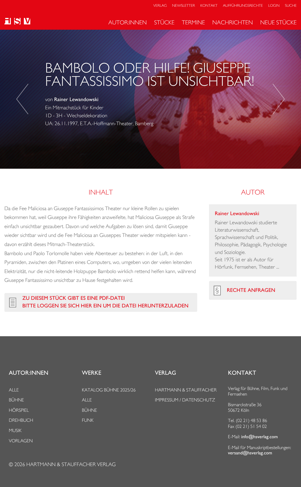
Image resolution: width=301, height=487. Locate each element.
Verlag (160, 6)
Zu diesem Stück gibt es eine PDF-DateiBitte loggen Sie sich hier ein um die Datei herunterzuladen (105, 302)
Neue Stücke (278, 22)
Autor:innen (127, 22)
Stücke (164, 22)
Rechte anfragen (251, 290)
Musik (15, 430)
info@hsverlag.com (259, 437)
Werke (91, 372)
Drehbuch (21, 420)
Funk (88, 420)
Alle (14, 390)
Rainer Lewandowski (76, 99)
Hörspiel (19, 410)
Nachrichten (232, 22)
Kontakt (208, 6)
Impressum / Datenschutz (185, 400)
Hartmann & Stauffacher (186, 390)
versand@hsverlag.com (250, 453)
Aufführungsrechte (243, 6)
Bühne (16, 400)
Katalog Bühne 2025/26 (109, 390)
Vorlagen (21, 441)
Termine (193, 22)
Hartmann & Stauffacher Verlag (71, 464)
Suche (291, 6)
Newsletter (183, 6)
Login (274, 6)
